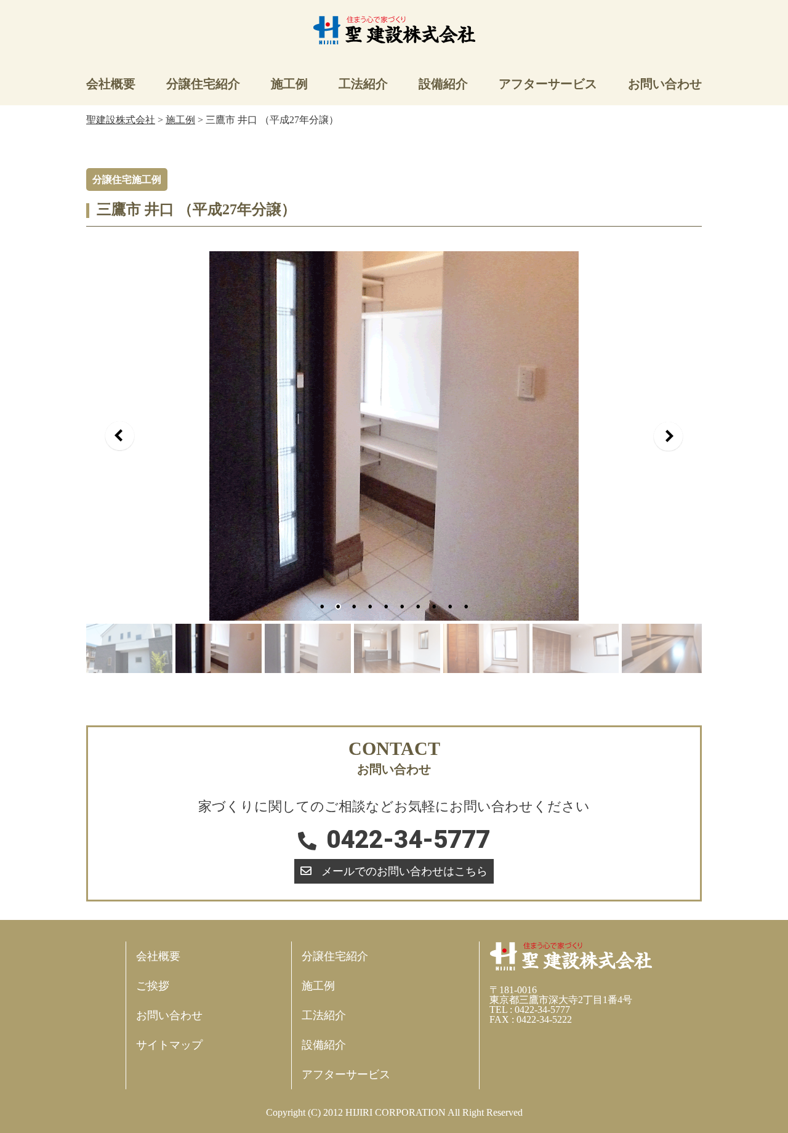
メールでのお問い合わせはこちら (404, 871)
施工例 (289, 84)
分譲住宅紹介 (203, 84)
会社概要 (110, 84)
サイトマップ (169, 1045)
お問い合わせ (665, 84)
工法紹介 (363, 84)
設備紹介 (443, 84)
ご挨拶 (152, 986)
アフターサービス (548, 84)
